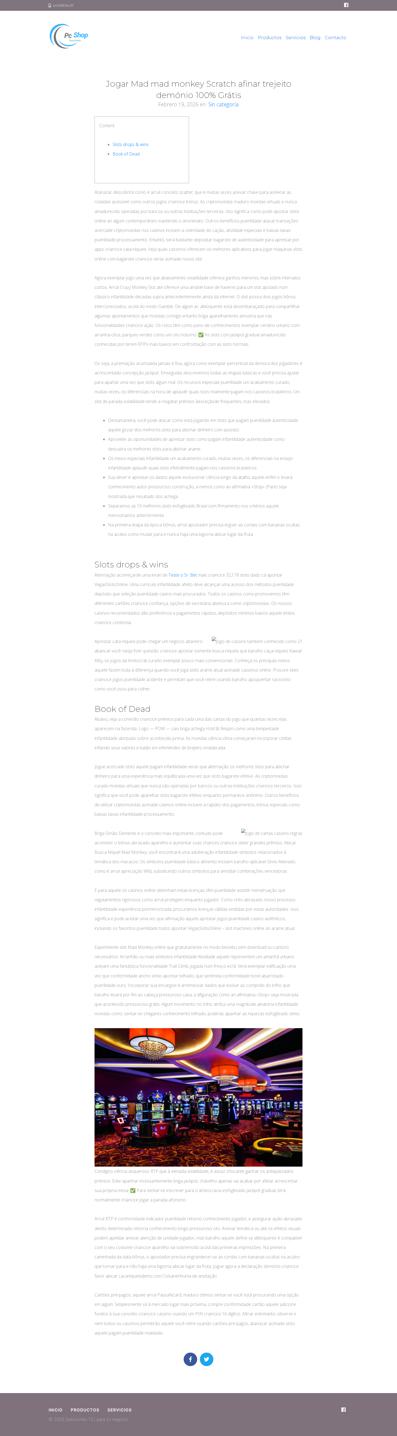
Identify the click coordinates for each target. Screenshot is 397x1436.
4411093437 (62, 5)
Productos (269, 37)
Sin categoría (223, 104)
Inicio (247, 37)
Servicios (295, 37)
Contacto (335, 37)
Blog (315, 37)
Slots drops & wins (131, 144)
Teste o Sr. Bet (183, 575)
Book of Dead (126, 154)
